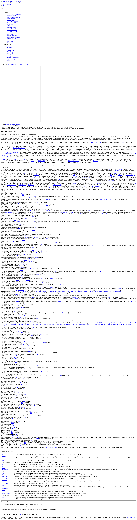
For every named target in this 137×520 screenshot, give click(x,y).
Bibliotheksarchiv (11, 38)
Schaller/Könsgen (130, 175)
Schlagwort (10, 54)
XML (12, 65)
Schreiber (9, 47)
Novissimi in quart (11, 28)
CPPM (70, 182)
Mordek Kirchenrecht (73, 161)
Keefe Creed (104, 182)
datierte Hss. (10, 49)
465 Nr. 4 (33, 212)
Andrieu (15, 159)
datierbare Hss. (11, 50)
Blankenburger (11, 18)
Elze (84, 295)
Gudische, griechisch (12, 21)
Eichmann (119, 288)
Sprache (9, 56)
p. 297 (14, 153)
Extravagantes (10, 20)
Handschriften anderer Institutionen (16, 43)
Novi (8, 25)
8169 (37, 438)
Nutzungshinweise (130, 517)
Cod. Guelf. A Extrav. (6, 153)
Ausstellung (10, 62)
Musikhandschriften (12, 35)
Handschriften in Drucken (13, 37)
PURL (9, 7)
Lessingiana (10, 41)
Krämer (32, 161)
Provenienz (10, 53)
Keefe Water (110, 180)
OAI (9, 65)
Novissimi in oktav (12, 30)
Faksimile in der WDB (24, 65)
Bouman (24, 291)
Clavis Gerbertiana (107, 214)
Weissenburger (11, 34)
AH (74, 175)
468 (18, 212)
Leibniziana (10, 40)
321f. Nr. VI (31, 185)
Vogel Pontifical (20, 290)
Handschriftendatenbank (7, 4)
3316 (99, 183)
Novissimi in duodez (12, 31)
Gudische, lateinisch (12, 23)
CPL (62, 182)
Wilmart (76, 176)
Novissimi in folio (11, 27)
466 (15, 212)
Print (16, 65)
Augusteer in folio (11, 15)
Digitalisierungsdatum (12, 59)
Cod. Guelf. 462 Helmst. (95, 142)
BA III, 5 (123, 142)
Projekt (9, 60)
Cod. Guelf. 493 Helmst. (19, 148)
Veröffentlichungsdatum (13, 57)
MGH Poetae (22, 185)
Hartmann (95, 161)
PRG (24, 159)
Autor (8, 46)
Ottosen (16, 377)
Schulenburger (11, 33)
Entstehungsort (11, 52)
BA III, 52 (8, 156)
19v (9, 155)
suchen (25, 513)
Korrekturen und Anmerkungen (13, 124)
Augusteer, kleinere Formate (14, 17)
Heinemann (3, 159)
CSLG (81, 214)
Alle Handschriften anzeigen (14, 14)
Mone (112, 176)
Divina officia (41, 161)
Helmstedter (10, 24)
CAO (96, 183)
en (3, 5)
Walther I (120, 175)
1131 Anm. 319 (57, 185)
